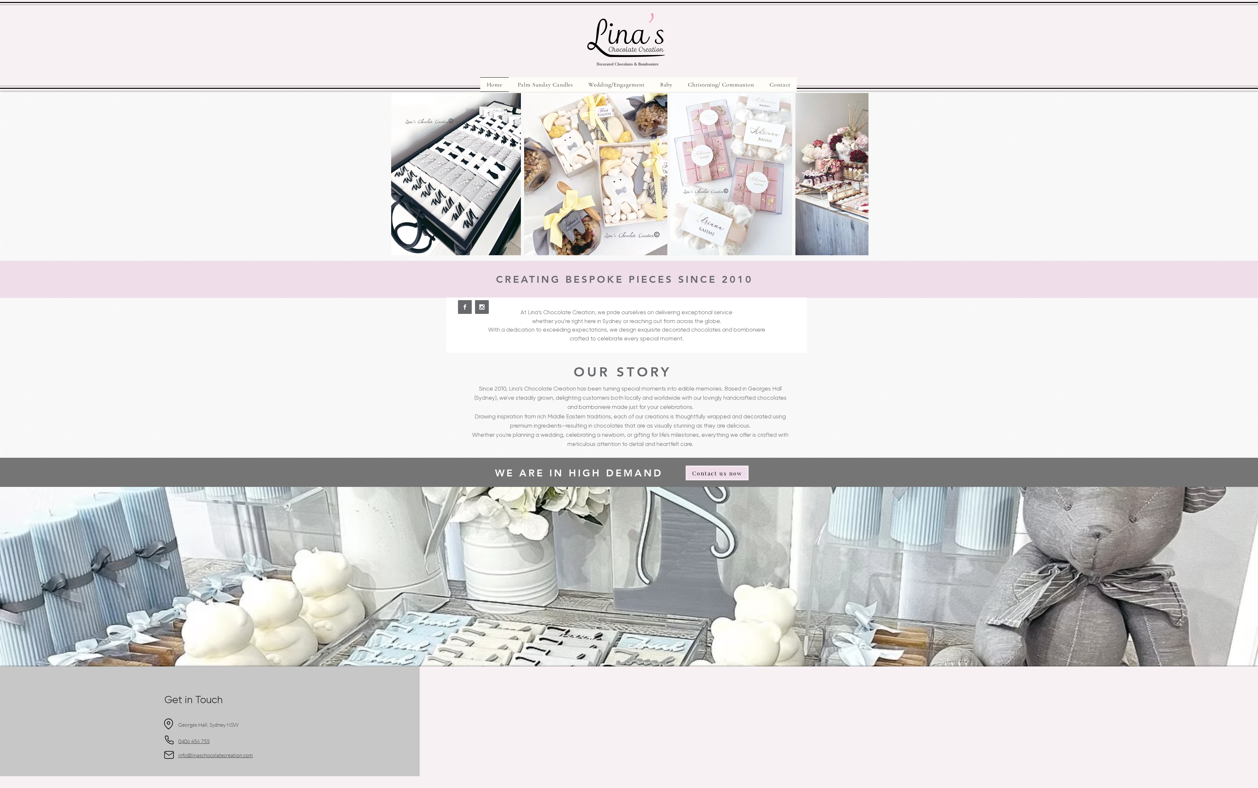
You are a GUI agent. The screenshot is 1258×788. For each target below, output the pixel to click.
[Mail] (169, 754)
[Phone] (169, 739)
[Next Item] (857, 174)
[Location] (168, 724)
